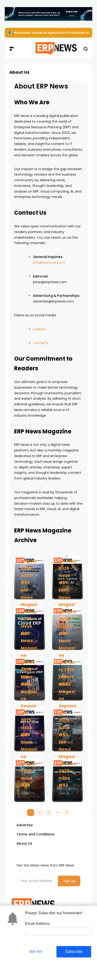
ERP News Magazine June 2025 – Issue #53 (67, 763)
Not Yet (35, 952)
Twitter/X (40, 343)
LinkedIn (39, 329)
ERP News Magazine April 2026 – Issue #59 (67, 611)
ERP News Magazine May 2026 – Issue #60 (29, 611)
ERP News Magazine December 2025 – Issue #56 (29, 705)
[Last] (66, 812)
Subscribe (74, 952)
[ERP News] (49, 48)
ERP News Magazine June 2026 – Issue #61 (67, 561)
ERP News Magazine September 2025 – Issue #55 (67, 705)
